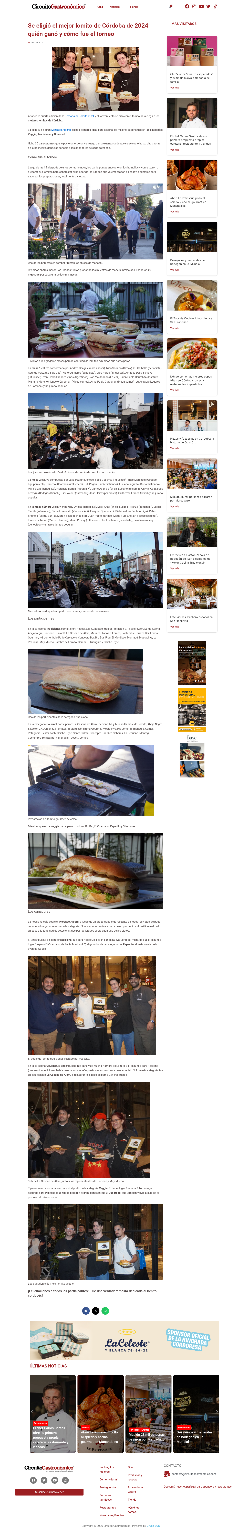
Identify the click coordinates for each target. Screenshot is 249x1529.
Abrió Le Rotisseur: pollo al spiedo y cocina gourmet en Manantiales (188, 201)
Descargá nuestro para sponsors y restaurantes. (198, 1486)
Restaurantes (136, 1427)
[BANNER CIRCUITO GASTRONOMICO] (192, 663)
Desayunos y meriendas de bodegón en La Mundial (147, 1437)
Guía (100, 6)
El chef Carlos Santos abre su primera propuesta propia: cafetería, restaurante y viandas (190, 139)
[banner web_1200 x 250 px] (124, 1340)
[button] (86, 1311)
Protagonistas (184, 1425)
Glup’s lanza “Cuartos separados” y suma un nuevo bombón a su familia (191, 77)
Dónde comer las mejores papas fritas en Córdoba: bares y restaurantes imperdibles (191, 380)
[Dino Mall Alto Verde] (192, 756)
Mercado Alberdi (61, 129)
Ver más (174, 87)
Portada (38, 1427)
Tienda (134, 6)
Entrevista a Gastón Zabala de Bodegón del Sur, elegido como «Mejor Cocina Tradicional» (190, 558)
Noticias (115, 6)
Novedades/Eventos (91, 1430)
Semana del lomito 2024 (79, 116)
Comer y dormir (109, 1479)
